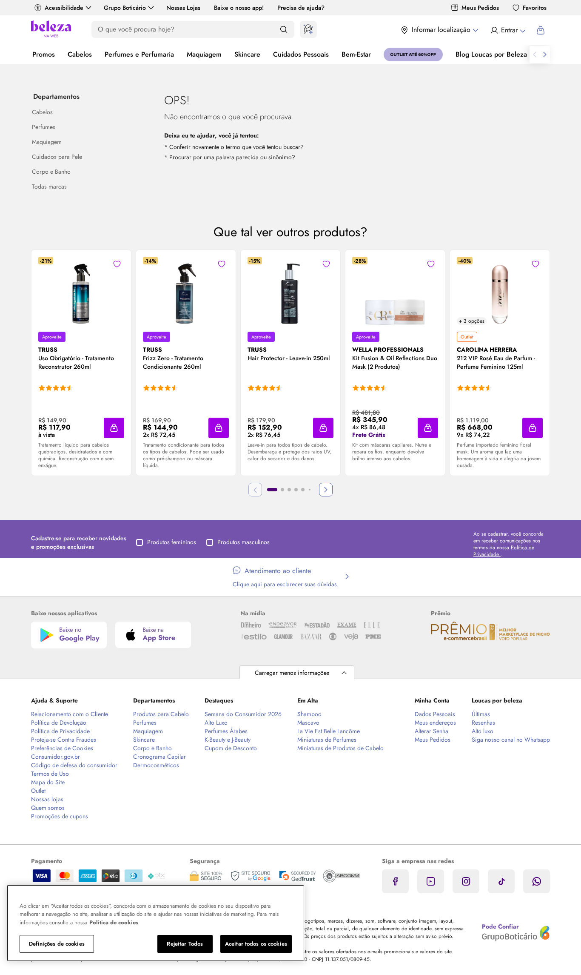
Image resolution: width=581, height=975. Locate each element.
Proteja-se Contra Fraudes (63, 739)
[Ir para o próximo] (545, 54)
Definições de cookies (57, 944)
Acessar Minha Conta (507, 30)
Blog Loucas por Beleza (491, 54)
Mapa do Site (48, 782)
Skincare (247, 54)
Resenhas (483, 722)
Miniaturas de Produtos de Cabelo (340, 748)
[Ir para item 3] (289, 489)
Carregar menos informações (292, 672)
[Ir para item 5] (303, 489)
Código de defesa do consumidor (74, 765)
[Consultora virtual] (308, 29)
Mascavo (308, 722)
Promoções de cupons (59, 816)
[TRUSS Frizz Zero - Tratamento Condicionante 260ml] (186, 291)
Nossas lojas (47, 799)
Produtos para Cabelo (161, 714)
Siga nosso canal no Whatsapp (511, 739)
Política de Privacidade (60, 731)
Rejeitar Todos (185, 944)
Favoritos (535, 7)
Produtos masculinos (243, 542)
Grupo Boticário (125, 7)
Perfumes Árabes (226, 731)
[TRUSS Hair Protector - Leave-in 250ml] (290, 291)
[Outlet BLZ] (413, 54)
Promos (43, 54)
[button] (117, 264)
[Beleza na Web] (51, 30)
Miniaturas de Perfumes (326, 739)
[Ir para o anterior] (534, 54)
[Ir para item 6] (309, 489)
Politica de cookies (113, 922)
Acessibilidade (64, 7)
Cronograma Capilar (159, 756)
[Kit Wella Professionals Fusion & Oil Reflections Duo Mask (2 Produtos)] (395, 291)
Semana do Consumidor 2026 (243, 714)
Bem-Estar (356, 54)
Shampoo (309, 714)
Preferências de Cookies (62, 748)
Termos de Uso (50, 773)
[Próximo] (326, 489)
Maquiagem (204, 54)
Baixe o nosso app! (239, 7)
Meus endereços (435, 722)
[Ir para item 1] (272, 489)
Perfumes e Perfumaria (139, 54)
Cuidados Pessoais (301, 54)
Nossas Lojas (183, 7)
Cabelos (80, 54)
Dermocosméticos (156, 765)
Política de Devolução (58, 722)
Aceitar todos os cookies (256, 944)
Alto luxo (482, 731)
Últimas (481, 714)
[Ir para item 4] (296, 489)
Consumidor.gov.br (55, 756)
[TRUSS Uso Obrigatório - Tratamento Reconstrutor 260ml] (81, 291)
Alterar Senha (431, 731)
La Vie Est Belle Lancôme (328, 731)
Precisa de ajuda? (301, 7)
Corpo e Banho (152, 748)
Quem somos (48, 807)
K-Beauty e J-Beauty (228, 739)
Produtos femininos (171, 542)
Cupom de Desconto (231, 748)
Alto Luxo (216, 722)
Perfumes (145, 722)
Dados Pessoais (435, 714)
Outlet (38, 790)
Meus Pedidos (480, 7)
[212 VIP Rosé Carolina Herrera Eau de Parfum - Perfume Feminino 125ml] (500, 291)
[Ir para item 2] (282, 489)
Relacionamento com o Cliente (69, 714)
